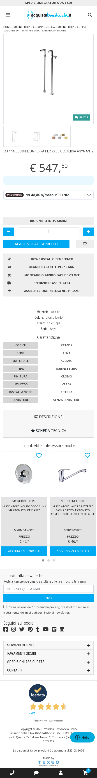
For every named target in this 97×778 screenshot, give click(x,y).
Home (7, 26)
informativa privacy (46, 607)
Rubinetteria (66, 26)
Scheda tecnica (50, 430)
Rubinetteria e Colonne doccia (34, 26)
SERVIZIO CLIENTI (20, 645)
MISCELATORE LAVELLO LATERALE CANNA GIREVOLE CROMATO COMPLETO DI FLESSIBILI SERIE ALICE (73, 510)
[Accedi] (61, 773)
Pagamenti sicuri (21, 653)
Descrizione (50, 416)
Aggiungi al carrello (36, 244)
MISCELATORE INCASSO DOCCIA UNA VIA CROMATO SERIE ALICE (24, 508)
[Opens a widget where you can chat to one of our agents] (82, 737)
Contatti (14, 670)
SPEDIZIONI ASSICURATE (25, 662)
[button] (43, 560)
